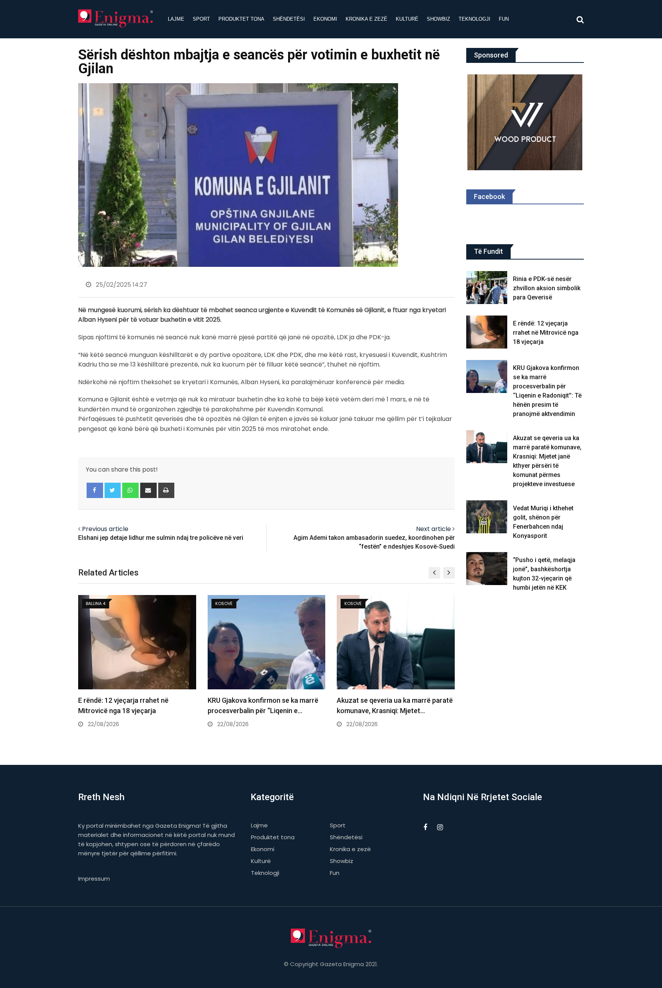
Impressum (94, 879)
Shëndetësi (289, 19)
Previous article (105, 528)
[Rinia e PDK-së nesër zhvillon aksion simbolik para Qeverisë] (487, 287)
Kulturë (407, 19)
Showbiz (438, 19)
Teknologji (474, 19)
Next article (433, 528)
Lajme (176, 19)
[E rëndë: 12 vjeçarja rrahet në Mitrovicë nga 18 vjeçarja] (487, 332)
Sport (201, 19)
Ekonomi (325, 19)
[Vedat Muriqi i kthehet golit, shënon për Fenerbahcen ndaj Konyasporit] (487, 516)
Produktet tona (241, 19)
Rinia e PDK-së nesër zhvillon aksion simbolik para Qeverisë (546, 288)
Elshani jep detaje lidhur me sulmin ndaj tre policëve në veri (160, 537)
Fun (504, 19)
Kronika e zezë (366, 19)
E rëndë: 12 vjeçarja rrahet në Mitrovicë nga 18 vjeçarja (545, 332)
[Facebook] (95, 490)
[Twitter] (113, 490)
